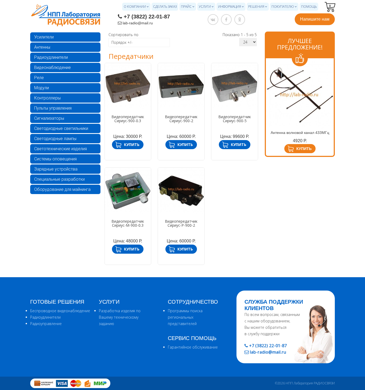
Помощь (309, 6)
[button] (329, 5)
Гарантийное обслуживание (193, 347)
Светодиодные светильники (61, 128)
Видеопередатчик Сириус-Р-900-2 (181, 223)
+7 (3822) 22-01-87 (147, 17)
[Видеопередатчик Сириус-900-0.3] (128, 86)
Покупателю (282, 6)
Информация (229, 6)
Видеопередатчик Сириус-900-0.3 (127, 118)
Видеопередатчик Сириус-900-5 (234, 118)
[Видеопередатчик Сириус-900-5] (234, 86)
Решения (256, 6)
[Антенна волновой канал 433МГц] (300, 95)
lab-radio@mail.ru (138, 23)
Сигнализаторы (49, 118)
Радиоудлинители (51, 57)
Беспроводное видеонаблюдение (60, 310)
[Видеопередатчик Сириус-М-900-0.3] (128, 191)
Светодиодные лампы (55, 138)
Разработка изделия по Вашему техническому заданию (120, 317)
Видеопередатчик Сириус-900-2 (181, 118)
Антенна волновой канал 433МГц (300, 132)
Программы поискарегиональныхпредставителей (185, 317)
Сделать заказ (165, 6)
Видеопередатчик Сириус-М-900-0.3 (127, 223)
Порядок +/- (122, 42)
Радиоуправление (46, 323)
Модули (41, 87)
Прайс (186, 6)
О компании (135, 6)
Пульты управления (53, 108)
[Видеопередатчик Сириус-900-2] (181, 86)
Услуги (205, 6)
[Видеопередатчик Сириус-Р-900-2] (181, 191)
